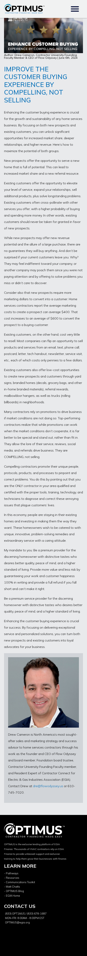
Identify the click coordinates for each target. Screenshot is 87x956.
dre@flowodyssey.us (48, 786)
